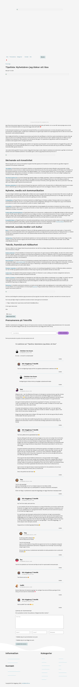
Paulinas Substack (10, 253)
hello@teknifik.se (26, 683)
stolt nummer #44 (20, 262)
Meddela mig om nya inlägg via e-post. (25, 640)
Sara (21, 389)
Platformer (8, 285)
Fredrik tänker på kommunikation (14, 212)
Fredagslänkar (9, 200)
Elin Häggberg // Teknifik (30, 364)
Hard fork (35, 286)
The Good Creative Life (11, 177)
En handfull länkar (10, 220)
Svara (60, 359)
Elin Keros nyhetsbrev (11, 185)
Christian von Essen (26, 351)
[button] (20, 4)
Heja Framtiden (9, 260)
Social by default (60, 221)
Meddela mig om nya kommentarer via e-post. (27, 637)
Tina (21, 479)
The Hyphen (8, 168)
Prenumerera (63, 333)
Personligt (8, 64)
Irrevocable (8, 206)
